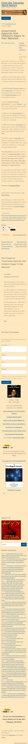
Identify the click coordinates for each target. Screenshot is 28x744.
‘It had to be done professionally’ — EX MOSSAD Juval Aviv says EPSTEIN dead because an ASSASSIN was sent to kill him (14, 683)
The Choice (9, 679)
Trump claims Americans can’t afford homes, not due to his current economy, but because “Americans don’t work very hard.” (13, 610)
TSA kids (19, 104)
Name (3, 355)
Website (4, 369)
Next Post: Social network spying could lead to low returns (20, 244)
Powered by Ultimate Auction (20, 743)
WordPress (12, 735)
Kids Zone (18, 138)
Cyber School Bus (14, 154)
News (9, 26)
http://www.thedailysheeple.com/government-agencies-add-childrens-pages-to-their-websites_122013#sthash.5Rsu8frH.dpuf (14, 218)
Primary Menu (6, 18)
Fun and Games (17, 113)
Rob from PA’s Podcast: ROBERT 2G (14, 420)
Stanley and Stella (10, 95)
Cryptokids (19, 124)
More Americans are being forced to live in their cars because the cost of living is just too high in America (13, 657)
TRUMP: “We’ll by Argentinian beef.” (15, 579)
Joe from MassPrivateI (19, 235)
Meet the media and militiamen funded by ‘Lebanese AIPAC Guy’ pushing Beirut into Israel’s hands (13, 652)
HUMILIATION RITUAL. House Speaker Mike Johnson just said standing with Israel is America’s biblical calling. (14, 555)
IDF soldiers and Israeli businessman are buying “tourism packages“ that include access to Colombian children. (13, 633)
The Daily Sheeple (14, 185)
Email (3, 362)
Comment (5, 345)
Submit (24, 544)
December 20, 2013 (11, 24)
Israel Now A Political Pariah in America (15, 648)
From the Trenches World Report (12, 4)
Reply (5, 321)
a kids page (9, 90)
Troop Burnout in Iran (10, 636)
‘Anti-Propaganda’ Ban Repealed (14, 434)
